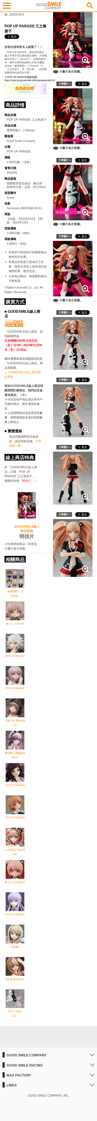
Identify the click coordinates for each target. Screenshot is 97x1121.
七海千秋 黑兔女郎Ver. (15, 722)
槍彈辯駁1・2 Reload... (15, 593)
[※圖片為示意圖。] (72, 65)
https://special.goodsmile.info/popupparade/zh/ (30, 80)
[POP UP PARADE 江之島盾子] (73, 367)
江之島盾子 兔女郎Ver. (15, 852)
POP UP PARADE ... (15, 658)
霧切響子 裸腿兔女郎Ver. (15, 755)
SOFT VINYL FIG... (15, 1013)
